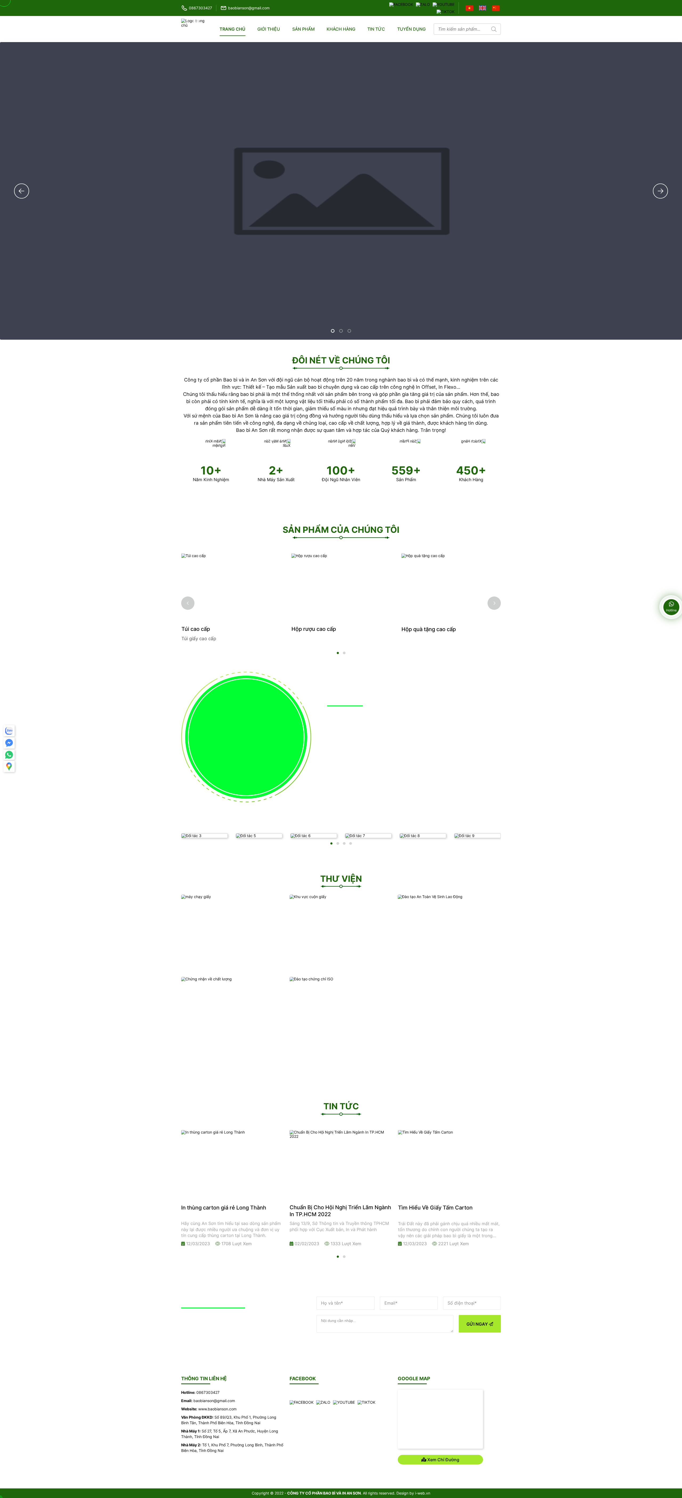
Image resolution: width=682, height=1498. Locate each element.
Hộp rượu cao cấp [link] (203, 629)
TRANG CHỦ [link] (232, 29)
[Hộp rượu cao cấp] (231, 587)
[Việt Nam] (470, 7)
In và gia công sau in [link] (443, 739)
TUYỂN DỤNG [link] (411, 29)
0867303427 (200, 8)
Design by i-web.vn (413, 1493)
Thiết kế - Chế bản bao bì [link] (359, 762)
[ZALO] (423, 4)
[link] (341, 362)
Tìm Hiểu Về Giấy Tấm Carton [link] (327, 1207)
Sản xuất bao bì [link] (347, 739)
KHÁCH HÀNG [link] (341, 29)
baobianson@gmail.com (249, 8)
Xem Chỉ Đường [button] (442, 1459)
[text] (460, 29)
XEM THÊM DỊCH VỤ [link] (443, 760)
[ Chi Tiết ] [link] (338, 746)
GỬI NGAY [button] (477, 1324)
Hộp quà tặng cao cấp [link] (318, 629)
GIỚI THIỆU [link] (268, 29)
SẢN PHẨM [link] (303, 29)
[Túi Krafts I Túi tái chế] (451, 587)
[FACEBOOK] (401, 4)
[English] (483, 7)
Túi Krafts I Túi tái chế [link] (429, 629)
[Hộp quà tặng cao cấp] (341, 587)
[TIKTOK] (445, 11)
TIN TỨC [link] (376, 29)
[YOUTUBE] (443, 4)
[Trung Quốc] (496, 7)
